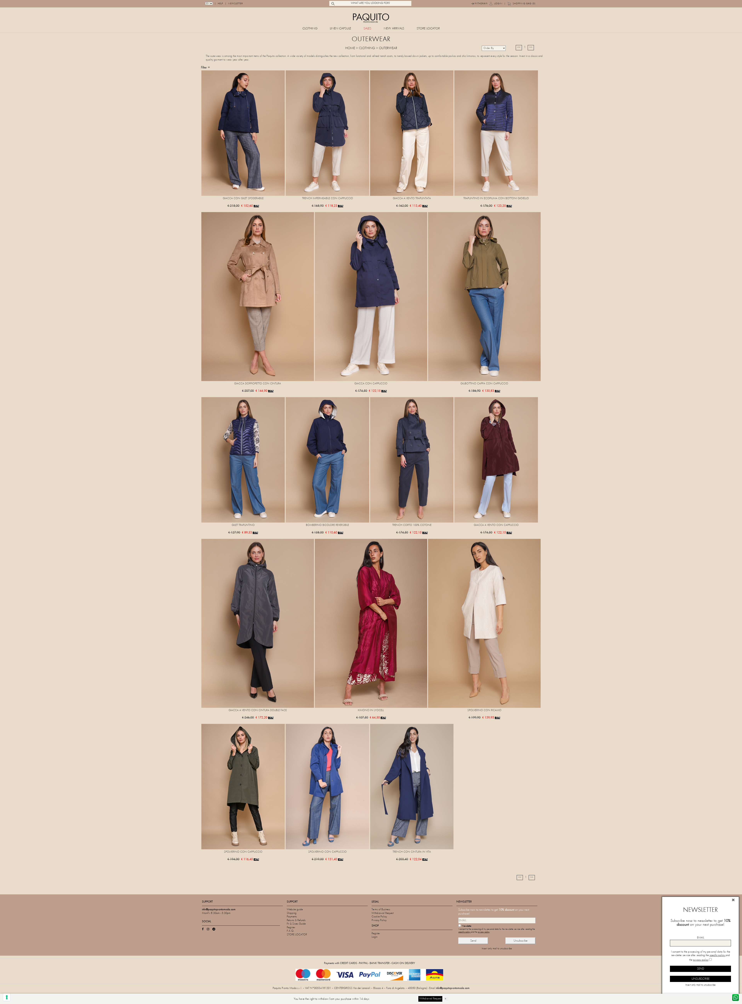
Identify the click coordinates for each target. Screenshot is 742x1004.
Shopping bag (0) (524, 4)
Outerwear (388, 48)
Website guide (295, 909)
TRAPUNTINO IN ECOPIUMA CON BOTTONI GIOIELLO (496, 198)
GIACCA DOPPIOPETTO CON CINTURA (257, 383)
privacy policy (484, 932)
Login (498, 4)
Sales (367, 28)
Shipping (291, 913)
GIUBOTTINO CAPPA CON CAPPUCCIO (484, 383)
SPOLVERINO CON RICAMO (484, 710)
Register (291, 927)
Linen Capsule (340, 28)
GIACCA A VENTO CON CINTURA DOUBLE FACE (258, 710)
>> (530, 47)
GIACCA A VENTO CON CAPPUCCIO (496, 525)
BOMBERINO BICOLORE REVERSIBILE (327, 525)
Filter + (205, 67)
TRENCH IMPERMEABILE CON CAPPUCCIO (327, 198)
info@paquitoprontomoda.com (453, 988)
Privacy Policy (379, 920)
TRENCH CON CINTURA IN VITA (412, 852)
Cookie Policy (379, 916)
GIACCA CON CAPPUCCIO (370, 383)
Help (220, 4)
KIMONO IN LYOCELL (371, 710)
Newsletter (235, 4)
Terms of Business (381, 909)
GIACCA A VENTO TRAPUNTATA (412, 198)
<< (518, 47)
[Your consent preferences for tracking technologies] (6, 997)
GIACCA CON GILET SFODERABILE (243, 198)
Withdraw (481, 4)
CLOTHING (309, 28)
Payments (292, 916)
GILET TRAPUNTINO (243, 525)
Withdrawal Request (383, 913)
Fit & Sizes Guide (296, 924)
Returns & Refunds (296, 920)
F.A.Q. (290, 931)
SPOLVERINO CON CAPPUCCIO (243, 852)
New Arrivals (394, 28)
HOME (350, 48)
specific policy (464, 932)
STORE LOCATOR (428, 28)
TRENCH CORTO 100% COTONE (411, 525)
